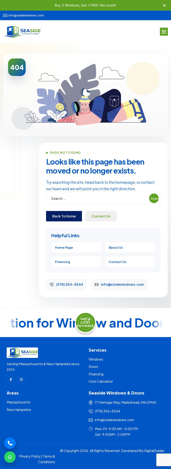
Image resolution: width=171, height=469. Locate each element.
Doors (93, 366)
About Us (116, 247)
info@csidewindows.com (26, 15)
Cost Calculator (101, 381)
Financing (62, 262)
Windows (96, 359)
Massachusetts (18, 402)
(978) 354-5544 (107, 411)
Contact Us (101, 216)
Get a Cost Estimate (85, 322)
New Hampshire (19, 409)
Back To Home (64, 216)
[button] (164, 32)
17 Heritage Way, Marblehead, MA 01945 (125, 402)
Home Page (64, 247)
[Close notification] (164, 5)
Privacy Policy (29, 456)
